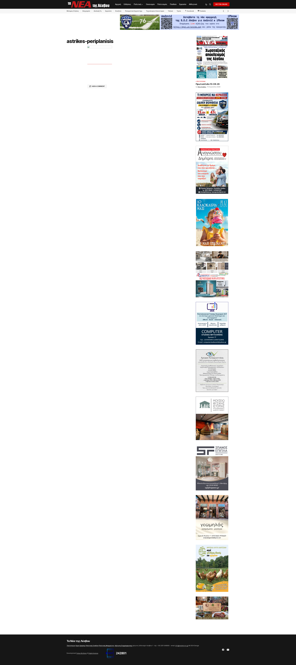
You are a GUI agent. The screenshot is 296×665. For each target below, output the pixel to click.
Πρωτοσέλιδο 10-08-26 (208, 84)
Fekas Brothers (81, 653)
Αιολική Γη (97, 11)
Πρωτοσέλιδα (201, 81)
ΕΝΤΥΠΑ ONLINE (221, 4)
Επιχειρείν (86, 11)
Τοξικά (170, 11)
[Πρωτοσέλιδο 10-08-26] (212, 57)
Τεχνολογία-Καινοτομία (155, 11)
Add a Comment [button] (98, 86)
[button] (206, 4)
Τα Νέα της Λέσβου (78, 641)
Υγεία (179, 11)
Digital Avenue (93, 653)
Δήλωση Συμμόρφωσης (124, 645)
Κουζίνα (118, 11)
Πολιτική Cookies (92, 645)
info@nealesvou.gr (181, 645)
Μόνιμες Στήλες (73, 11)
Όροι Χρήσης (80, 645)
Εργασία (108, 11)
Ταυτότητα (71, 645)
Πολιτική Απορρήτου (106, 645)
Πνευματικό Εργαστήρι (133, 11)
